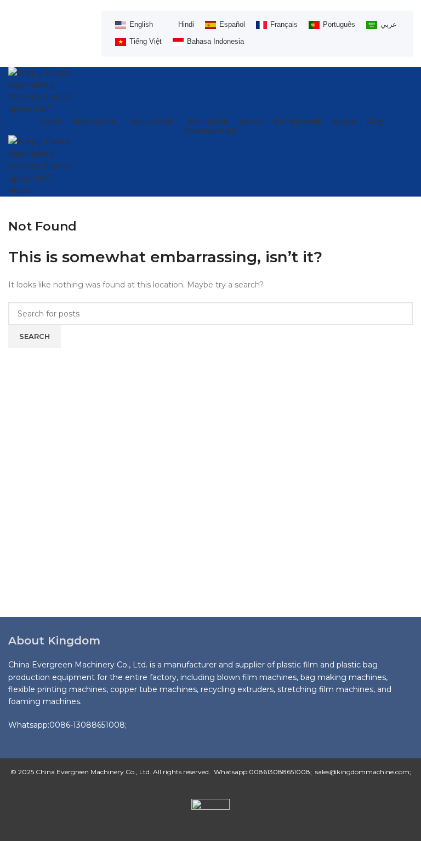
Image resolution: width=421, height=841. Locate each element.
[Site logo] (46, 90)
